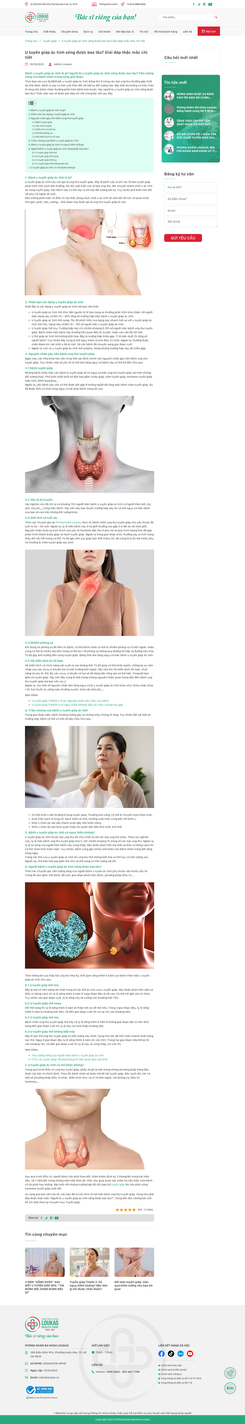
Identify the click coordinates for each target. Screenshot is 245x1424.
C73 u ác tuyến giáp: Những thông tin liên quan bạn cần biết (70, 1059)
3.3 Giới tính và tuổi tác (44, 129)
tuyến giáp (118, 1184)
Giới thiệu (50, 31)
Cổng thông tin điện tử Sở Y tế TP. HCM (181, 1378)
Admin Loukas (63, 64)
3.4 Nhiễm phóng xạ (42, 133)
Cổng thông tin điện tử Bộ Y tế (176, 1382)
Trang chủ (31, 31)
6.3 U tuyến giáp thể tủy (44, 160)
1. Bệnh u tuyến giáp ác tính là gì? (47, 110)
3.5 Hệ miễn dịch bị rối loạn (46, 136)
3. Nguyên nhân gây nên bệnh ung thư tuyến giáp (56, 118)
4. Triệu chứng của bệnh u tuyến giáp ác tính (53, 140)
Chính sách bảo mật (171, 1365)
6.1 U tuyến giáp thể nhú (44, 152)
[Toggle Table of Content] (31, 103)
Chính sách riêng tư (171, 1374)
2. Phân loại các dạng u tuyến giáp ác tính (51, 114)
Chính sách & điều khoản (174, 1369)
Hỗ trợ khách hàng (165, 31)
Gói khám (104, 31)
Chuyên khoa (69, 31)
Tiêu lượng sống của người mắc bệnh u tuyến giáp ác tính (68, 1055)
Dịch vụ (88, 31)
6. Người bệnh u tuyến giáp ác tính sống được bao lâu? (58, 148)
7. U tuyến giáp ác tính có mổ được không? (51, 167)
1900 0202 (140, 4)
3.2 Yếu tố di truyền (42, 126)
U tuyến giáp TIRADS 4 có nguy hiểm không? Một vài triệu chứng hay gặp (77, 704)
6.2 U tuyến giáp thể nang (45, 156)
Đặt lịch (211, 31)
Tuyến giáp (50, 41)
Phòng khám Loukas (68, 522)
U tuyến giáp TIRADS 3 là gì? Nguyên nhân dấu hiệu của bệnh (70, 700)
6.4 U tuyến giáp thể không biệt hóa (50, 163)
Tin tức (144, 31)
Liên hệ (187, 31)
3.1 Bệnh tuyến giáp (42, 122)
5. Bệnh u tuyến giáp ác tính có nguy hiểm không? (56, 144)
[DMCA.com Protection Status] (42, 1397)
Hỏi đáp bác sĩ (125, 31)
